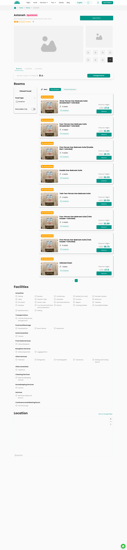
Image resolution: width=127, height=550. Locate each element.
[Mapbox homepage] (19, 455)
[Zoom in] (110, 419)
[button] (25, 97)
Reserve (104, 111)
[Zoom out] (110, 421)
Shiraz (28, 8)
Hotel (21, 8)
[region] (63, 437)
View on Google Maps (105, 414)
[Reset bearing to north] (110, 424)
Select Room (97, 18)
